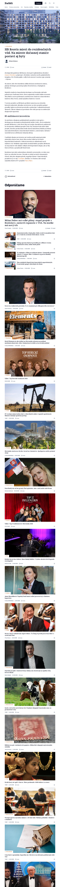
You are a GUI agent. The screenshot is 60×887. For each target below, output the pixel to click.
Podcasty (37, 7)
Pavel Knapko (8, 228)
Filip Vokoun (8, 637)
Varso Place (28, 161)
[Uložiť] (54, 239)
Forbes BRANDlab (21, 258)
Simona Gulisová (9, 490)
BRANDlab (51, 7)
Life (22, 7)
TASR (18, 238)
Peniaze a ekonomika (14, 7)
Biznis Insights (44, 7)
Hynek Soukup (8, 308)
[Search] (49, 3)
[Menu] (53, 3)
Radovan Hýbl (8, 563)
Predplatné (38, 3)
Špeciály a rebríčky (28, 7)
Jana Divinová (8, 749)
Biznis (6, 7)
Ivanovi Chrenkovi (10, 75)
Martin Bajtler (8, 675)
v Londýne (21, 158)
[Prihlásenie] (45, 3)
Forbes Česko (20, 248)
